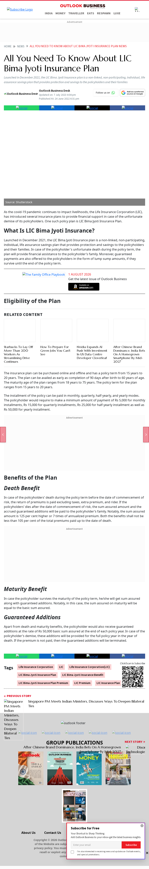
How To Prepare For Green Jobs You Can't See (55, 350)
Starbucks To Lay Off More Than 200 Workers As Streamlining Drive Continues (18, 354)
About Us (28, 833)
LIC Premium (82, 683)
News (20, 46)
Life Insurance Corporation (36, 667)
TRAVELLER (76, 13)
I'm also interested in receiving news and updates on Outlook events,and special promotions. (109, 853)
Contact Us (52, 833)
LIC (61, 667)
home (7, 46)
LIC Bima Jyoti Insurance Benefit (82, 675)
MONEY (60, 13)
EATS (90, 13)
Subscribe (131, 845)
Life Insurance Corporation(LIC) (89, 667)
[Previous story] (3, 434)
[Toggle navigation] (137, 9)
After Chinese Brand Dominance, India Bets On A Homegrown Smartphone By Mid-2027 (129, 354)
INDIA (49, 13)
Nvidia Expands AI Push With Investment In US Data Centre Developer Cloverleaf (92, 352)
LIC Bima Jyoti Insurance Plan (37, 675)
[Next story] (146, 434)
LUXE (116, 13)
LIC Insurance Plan (108, 683)
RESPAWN (104, 13)
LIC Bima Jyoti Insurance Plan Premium (43, 683)
